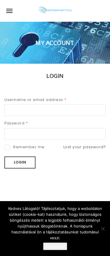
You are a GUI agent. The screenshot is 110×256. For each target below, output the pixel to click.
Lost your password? (84, 147)
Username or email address (35, 99)
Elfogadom (55, 246)
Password (16, 123)
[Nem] (103, 229)
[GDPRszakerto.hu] (55, 11)
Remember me (29, 147)
